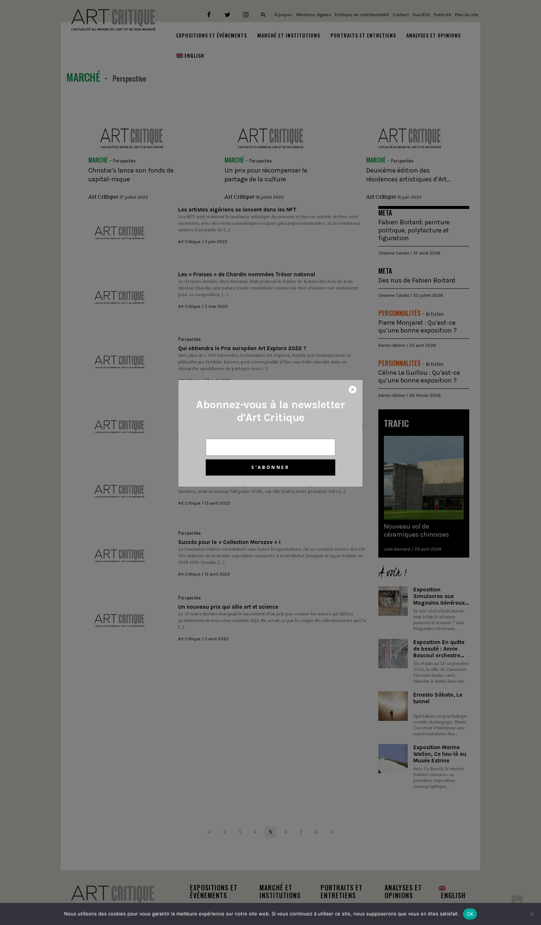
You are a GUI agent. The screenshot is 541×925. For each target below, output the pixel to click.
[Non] (531, 914)
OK (470, 914)
